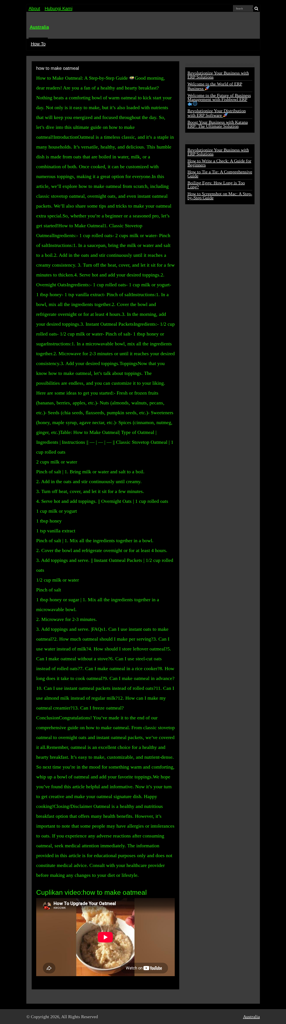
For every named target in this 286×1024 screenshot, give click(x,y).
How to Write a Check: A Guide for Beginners (219, 162)
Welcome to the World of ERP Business (214, 86)
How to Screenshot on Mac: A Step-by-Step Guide (219, 195)
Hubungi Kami (58, 8)
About (34, 8)
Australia (39, 27)
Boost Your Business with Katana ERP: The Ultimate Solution (217, 124)
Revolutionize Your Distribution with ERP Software (216, 113)
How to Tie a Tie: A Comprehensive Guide (219, 173)
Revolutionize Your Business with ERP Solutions (218, 74)
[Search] (256, 8)
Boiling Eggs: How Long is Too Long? (216, 184)
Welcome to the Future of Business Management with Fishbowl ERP (219, 97)
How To (38, 43)
